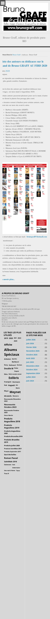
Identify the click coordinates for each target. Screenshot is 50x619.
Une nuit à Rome (9, 470)
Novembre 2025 (32, 351)
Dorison (19, 365)
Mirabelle (8, 396)
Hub (5, 385)
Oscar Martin (8, 415)
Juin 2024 (30, 381)
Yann (18, 470)
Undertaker (16, 468)
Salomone (7, 465)
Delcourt (12, 365)
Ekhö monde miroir (15, 374)
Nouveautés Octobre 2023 (10, 405)
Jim (17, 385)
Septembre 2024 (33, 373)
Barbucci (15, 362)
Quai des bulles (10, 454)
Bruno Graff (16, 55)
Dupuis (16, 371)
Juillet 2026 (30, 339)
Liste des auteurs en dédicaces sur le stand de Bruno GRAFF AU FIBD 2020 (24, 63)
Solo (13, 465)
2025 (15, 341)
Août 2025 (30, 358)
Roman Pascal (11, 458)
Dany (6, 365)
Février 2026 (31, 347)
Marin (18, 388)
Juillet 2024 (30, 377)
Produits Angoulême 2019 (11, 426)
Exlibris (14, 378)
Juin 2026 (30, 343)
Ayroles (14, 359)
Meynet (15, 392)
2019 (6, 338)
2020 (7, 71)
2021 (15, 338)
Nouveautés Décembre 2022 (12, 400)
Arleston (7, 359)
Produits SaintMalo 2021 (13, 449)
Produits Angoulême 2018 (12, 420)
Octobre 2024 (31, 369)
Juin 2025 (30, 362)
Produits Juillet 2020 (12, 445)
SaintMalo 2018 (10, 461)
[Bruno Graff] (25, 16)
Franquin (7, 382)
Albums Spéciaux (11, 352)
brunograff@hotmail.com (37, 236)
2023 (19, 338)
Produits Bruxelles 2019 (11, 441)
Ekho (6, 374)
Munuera (16, 396)
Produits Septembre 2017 (12, 451)
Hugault (11, 385)
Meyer (6, 391)
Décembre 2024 (32, 366)
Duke (16, 368)
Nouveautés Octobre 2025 (11, 411)
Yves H (6, 473)
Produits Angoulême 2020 (12, 432)
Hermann (16, 382)
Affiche (8, 344)
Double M (8, 368)
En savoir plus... (8, 279)
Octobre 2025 (31, 354)
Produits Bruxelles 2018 (13, 436)
